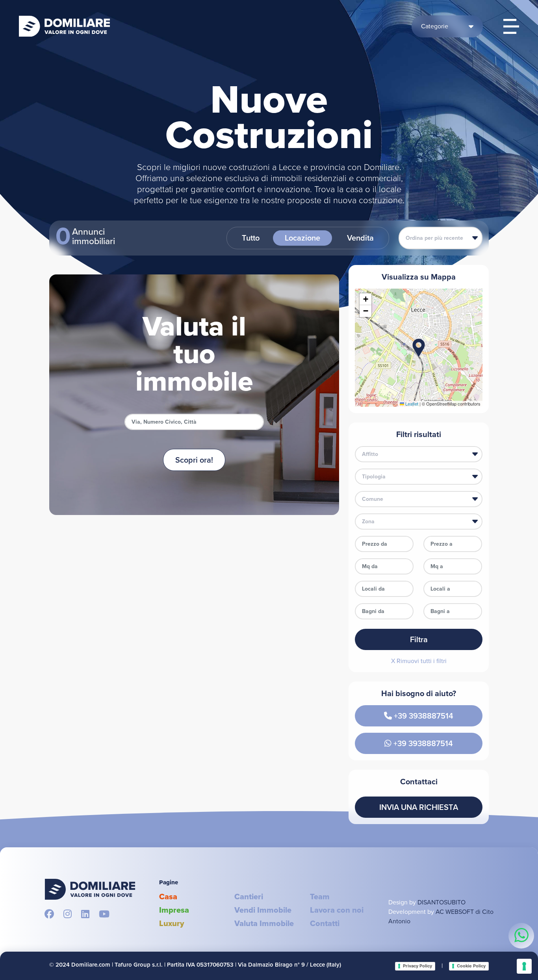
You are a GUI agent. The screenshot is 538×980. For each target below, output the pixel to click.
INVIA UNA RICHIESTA (418, 807)
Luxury (171, 923)
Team (320, 896)
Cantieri (248, 896)
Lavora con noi (337, 910)
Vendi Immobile (262, 910)
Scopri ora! (194, 460)
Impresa (174, 910)
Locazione (302, 238)
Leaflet (411, 403)
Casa (168, 896)
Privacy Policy (417, 966)
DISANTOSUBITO (441, 902)
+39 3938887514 (422, 716)
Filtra (419, 639)
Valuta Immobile (264, 923)
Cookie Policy (471, 966)
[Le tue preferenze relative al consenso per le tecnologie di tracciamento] (524, 966)
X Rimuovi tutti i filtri (419, 660)
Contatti (324, 923)
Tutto (251, 238)
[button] (419, 348)
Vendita (360, 238)
